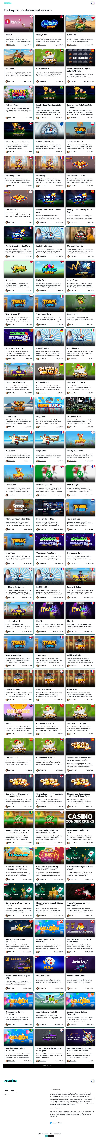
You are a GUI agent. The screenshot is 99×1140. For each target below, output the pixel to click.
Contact (6, 1094)
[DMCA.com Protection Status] (49, 1136)
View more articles (47, 1065)
